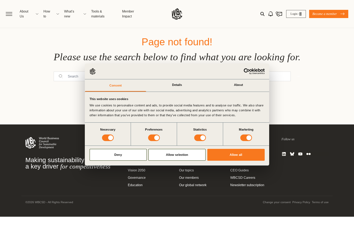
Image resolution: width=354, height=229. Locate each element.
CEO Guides (239, 170)
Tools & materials (97, 14)
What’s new (69, 14)
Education (135, 185)
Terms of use (320, 202)
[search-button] (262, 14)
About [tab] (238, 85)
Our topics (186, 170)
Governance (137, 177)
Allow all (236, 154)
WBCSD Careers (242, 177)
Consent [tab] (115, 85)
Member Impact (128, 14)
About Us (24, 14)
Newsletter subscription (247, 185)
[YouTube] (300, 154)
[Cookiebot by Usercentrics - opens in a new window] (247, 71)
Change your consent (277, 202)
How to (46, 14)
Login (293, 13)
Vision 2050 (136, 170)
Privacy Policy (301, 202)
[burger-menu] (9, 14)
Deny (118, 154)
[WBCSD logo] (177, 14)
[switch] (154, 137)
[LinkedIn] (283, 154)
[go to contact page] (279, 14)
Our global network (192, 185)
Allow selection (177, 154)
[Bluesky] (292, 154)
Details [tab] (177, 85)
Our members (189, 177)
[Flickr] (308, 154)
